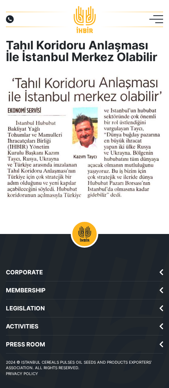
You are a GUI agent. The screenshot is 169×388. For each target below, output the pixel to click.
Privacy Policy (22, 373)
